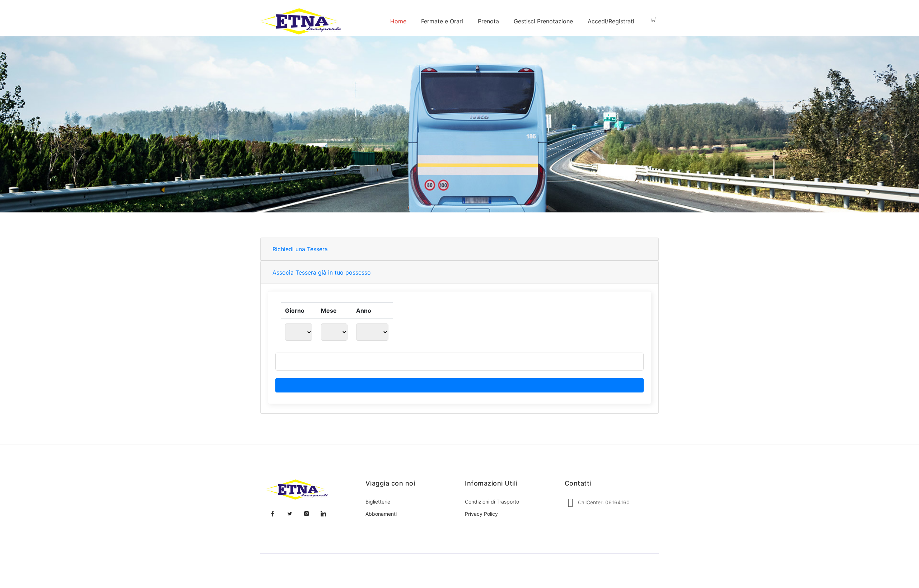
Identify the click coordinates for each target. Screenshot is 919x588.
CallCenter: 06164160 (604, 502)
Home (398, 21)
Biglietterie (377, 502)
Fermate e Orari (442, 21)
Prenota (488, 21)
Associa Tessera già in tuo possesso (321, 272)
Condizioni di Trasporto (492, 502)
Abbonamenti (381, 514)
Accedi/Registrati (611, 21)
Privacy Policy (481, 514)
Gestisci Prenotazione (543, 21)
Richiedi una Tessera (300, 249)
